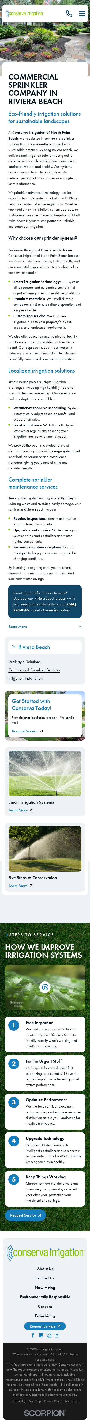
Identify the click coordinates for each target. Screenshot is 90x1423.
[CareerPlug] (49, 1335)
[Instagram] (57, 1335)
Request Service (25, 730)
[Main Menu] (82, 13)
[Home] (24, 13)
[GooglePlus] (41, 1335)
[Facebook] (33, 1335)
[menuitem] (45, 661)
